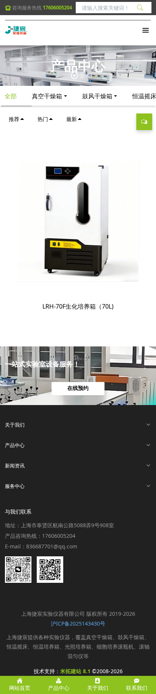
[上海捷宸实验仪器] (16, 30)
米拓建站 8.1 (75, 671)
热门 (42, 119)
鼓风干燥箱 (97, 96)
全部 (11, 96)
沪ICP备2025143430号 (78, 623)
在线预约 (78, 388)
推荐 (14, 119)
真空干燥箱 (47, 96)
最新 (71, 119)
